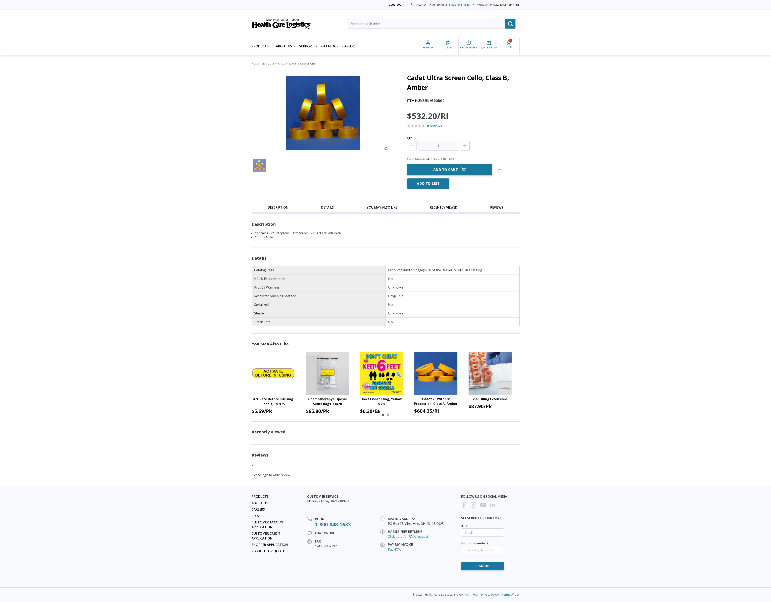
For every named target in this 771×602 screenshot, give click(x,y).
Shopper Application (270, 545)
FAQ (475, 594)
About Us (260, 503)
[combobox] (432, 24)
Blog (256, 516)
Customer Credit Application (266, 536)
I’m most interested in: (475, 543)
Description (278, 207)
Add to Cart (445, 169)
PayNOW (394, 549)
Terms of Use (511, 594)
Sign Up (483, 566)
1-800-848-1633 (459, 4)
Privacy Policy (490, 594)
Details (327, 207)
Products (260, 496)
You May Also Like (382, 207)
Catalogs (329, 46)
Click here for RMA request (408, 536)
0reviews (434, 126)
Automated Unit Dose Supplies (296, 63)
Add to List (428, 183)
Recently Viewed (443, 207)
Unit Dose (267, 63)
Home (255, 63)
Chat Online (325, 533)
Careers (349, 46)
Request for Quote (268, 551)
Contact (396, 4)
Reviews (496, 207)
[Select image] (259, 165)
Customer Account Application (268, 524)
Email (464, 525)
